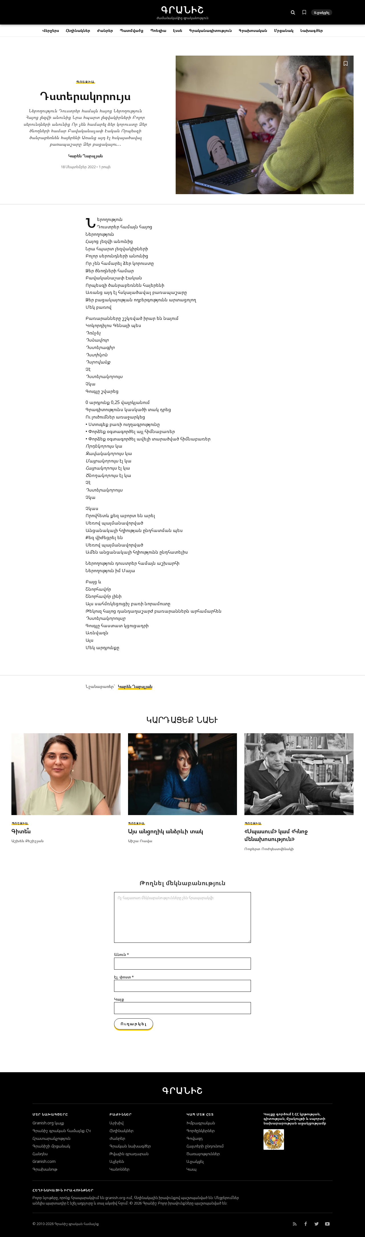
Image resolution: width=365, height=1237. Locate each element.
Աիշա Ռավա (140, 840)
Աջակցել (321, 12)
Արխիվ (116, 1123)
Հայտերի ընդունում (205, 1146)
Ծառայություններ (203, 1153)
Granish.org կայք (48, 1123)
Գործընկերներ (200, 1130)
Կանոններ (119, 1169)
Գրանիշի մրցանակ (51, 1146)
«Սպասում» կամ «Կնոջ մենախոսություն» (276, 835)
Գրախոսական (253, 30)
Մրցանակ (283, 30)
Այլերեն (117, 1161)
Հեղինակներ (78, 30)
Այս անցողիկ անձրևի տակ (165, 831)
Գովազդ (194, 1138)
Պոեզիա (158, 30)
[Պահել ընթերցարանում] (345, 63)
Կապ (191, 1169)
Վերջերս (50, 30)
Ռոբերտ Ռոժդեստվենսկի (269, 848)
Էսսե (177, 30)
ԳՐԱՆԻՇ (182, 1091)
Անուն (121, 954)
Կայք (119, 999)
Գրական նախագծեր (130, 1146)
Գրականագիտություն (210, 30)
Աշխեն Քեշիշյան (27, 840)
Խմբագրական (200, 1123)
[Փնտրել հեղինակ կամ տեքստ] (292, 12)
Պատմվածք (131, 30)
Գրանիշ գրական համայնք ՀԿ (62, 1130)
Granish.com (44, 1161)
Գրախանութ (45, 1169)
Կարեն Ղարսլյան (85, 156)
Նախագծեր (311, 30)
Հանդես (40, 1153)
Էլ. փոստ (124, 977)
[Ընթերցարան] (304, 12)
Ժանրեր (105, 30)
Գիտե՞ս (21, 831)
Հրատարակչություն (51, 1138)
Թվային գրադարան (129, 1153)
